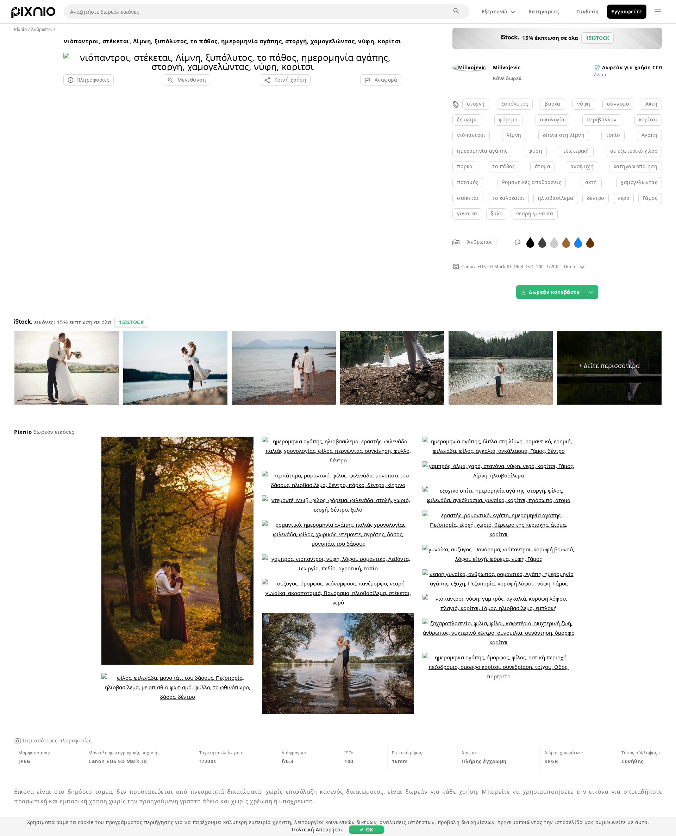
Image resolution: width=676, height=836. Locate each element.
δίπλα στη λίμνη (564, 135)
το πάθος (503, 166)
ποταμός (467, 182)
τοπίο (613, 135)
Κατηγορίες (543, 11)
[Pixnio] (33, 14)
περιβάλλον (601, 119)
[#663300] (590, 242)
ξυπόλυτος (514, 103)
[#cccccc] (554, 242)
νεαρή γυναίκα (534, 213)
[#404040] (542, 242)
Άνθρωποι (479, 242)
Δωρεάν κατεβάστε (554, 292)
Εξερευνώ (494, 11)
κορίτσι (648, 119)
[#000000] (530, 242)
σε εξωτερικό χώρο (634, 150)
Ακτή (651, 103)
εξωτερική (576, 150)
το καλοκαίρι (508, 198)
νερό (623, 198)
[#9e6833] (566, 242)
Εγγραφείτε (626, 11)
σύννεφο (618, 103)
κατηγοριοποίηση (636, 166)
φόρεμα (508, 119)
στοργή (476, 103)
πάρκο (464, 166)
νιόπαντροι (471, 135)
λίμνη (514, 135)
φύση (535, 150)
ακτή (591, 182)
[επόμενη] (393, 53)
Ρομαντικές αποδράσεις (532, 182)
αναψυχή (582, 166)
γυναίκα (467, 213)
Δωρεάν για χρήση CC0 (632, 67)
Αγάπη (649, 135)
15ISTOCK (131, 322)
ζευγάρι (467, 119)
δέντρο (595, 198)
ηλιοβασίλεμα (556, 198)
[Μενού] (658, 12)
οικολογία (552, 119)
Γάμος (650, 198)
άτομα (543, 166)
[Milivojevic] (469, 67)
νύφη (583, 103)
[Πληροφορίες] (582, 267)
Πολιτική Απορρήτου (318, 829)
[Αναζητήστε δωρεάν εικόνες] (457, 11)
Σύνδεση (587, 11)
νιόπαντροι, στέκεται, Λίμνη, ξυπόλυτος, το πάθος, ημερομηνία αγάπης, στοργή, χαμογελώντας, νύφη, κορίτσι (232, 41)
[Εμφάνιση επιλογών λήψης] (591, 292)
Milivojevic (507, 67)
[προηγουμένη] (71, 53)
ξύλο (497, 213)
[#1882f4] (578, 242)
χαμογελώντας (639, 182)
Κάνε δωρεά (507, 78)
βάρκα (553, 103)
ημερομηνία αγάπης (482, 150)
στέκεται (468, 198)
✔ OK (366, 829)
